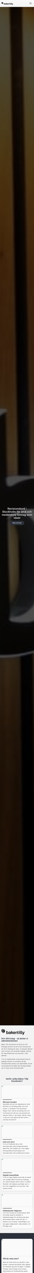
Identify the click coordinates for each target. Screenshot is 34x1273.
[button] (30, 3)
